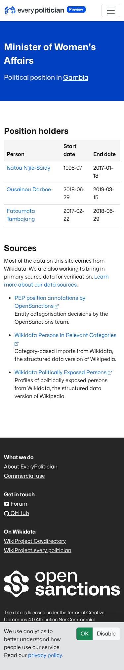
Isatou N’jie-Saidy (28, 168)
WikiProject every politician (37, 550)
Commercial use (24, 476)
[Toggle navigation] (111, 10)
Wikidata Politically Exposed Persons (60, 372)
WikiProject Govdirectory (35, 541)
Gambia (75, 77)
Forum (18, 504)
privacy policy (45, 655)
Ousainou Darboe (29, 189)
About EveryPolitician (31, 466)
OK (85, 633)
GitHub (19, 513)
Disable (106, 633)
